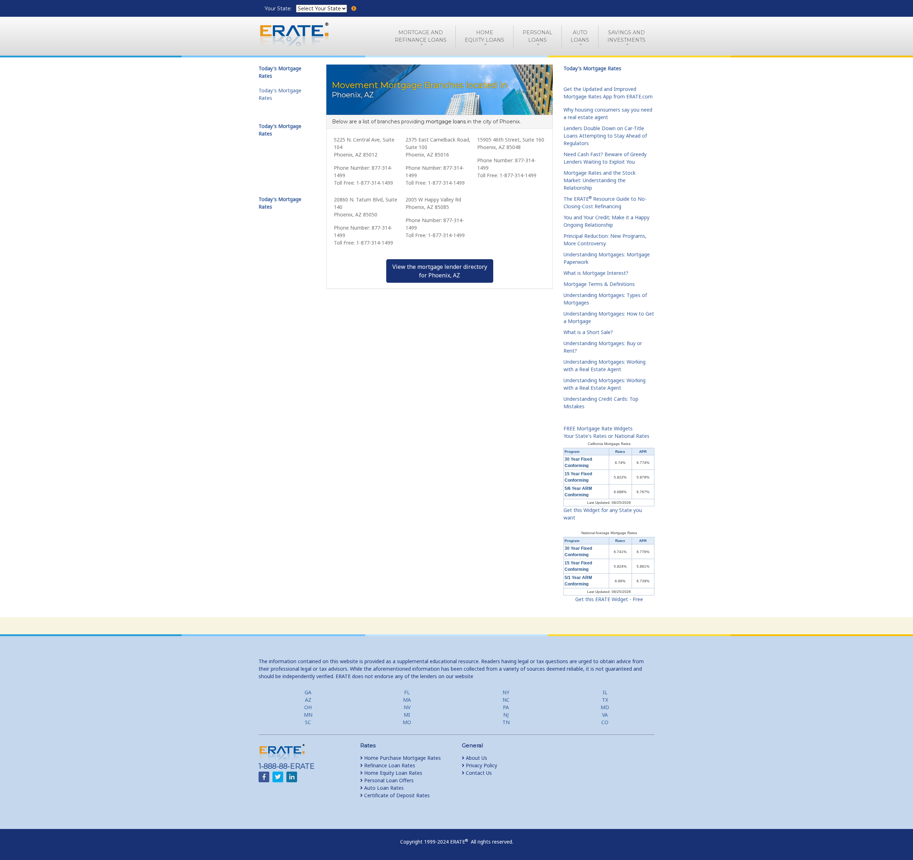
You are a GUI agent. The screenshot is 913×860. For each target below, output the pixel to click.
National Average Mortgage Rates (609, 533)
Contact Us (478, 772)
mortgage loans (446, 121)
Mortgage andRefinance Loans (421, 36)
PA (506, 707)
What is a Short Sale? (588, 332)
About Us (475, 757)
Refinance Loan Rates (389, 765)
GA (308, 692)
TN (506, 722)
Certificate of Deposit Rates (396, 795)
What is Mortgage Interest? (595, 273)
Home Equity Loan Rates (392, 772)
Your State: (279, 8)
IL (605, 692)
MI (407, 714)
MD (605, 707)
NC (506, 699)
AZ (308, 699)
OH (308, 707)
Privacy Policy (480, 765)
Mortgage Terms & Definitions (599, 284)
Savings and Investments (626, 36)
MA (407, 699)
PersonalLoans (537, 36)
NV (407, 707)
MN (308, 714)
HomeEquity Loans (484, 36)
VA (605, 714)
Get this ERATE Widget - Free (609, 599)
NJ (506, 714)
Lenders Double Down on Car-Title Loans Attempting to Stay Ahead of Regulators (605, 136)
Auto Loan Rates (383, 787)
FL (407, 692)
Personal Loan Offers (388, 780)
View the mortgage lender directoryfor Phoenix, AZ (439, 271)
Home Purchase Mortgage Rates (402, 757)
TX (605, 699)
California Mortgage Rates (609, 444)
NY (506, 692)
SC (308, 722)
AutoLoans (580, 36)
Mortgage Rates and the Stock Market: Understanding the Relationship (599, 180)
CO (604, 722)
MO (407, 722)
